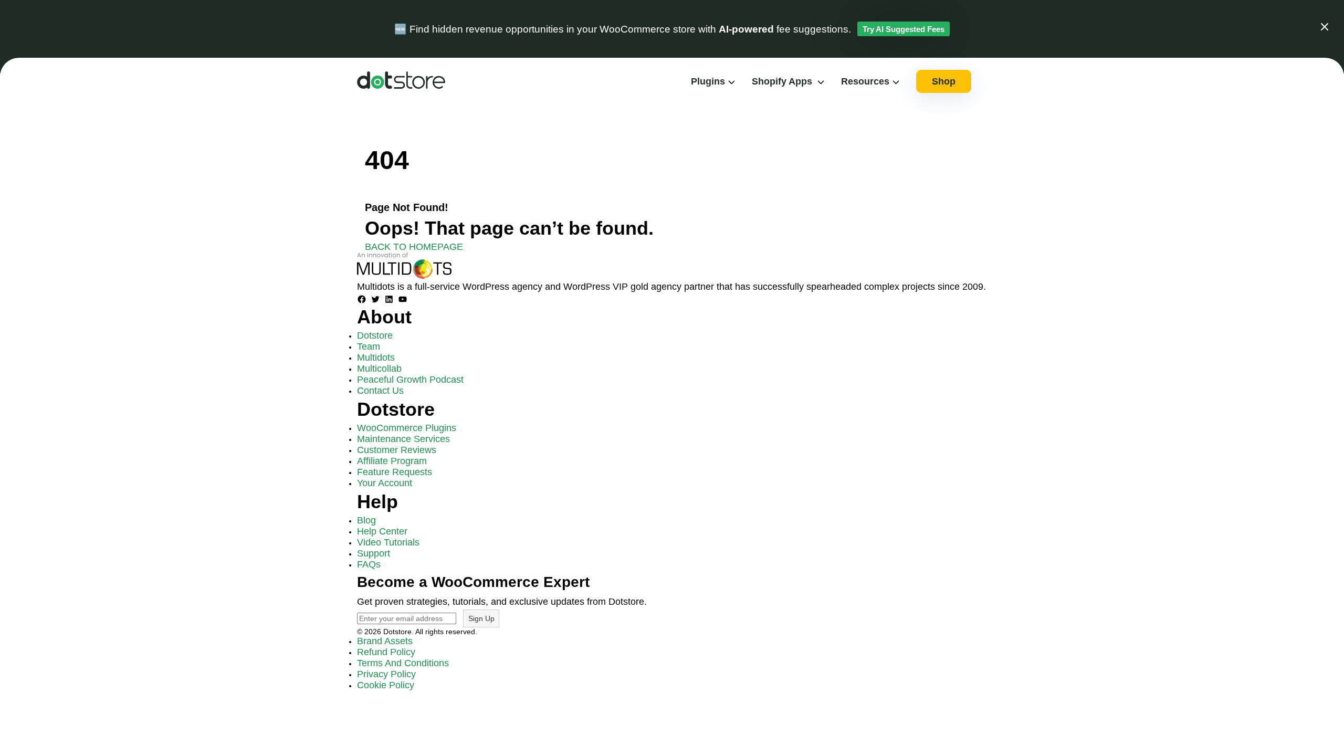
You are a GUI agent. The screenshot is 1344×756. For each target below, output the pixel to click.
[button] (1324, 29)
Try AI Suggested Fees (903, 29)
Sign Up (481, 618)
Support (373, 553)
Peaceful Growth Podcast (410, 379)
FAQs (369, 564)
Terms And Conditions (403, 663)
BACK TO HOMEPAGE (414, 247)
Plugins (708, 81)
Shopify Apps (782, 81)
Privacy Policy (386, 674)
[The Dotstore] (401, 85)
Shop (944, 81)
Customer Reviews (396, 450)
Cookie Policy (385, 685)
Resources (865, 81)
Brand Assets (385, 641)
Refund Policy (386, 652)
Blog (366, 520)
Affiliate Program (392, 461)
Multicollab (379, 368)
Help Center (382, 531)
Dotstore (375, 335)
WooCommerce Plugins (406, 428)
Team (368, 346)
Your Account (384, 483)
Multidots (376, 357)
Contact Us (380, 390)
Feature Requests (394, 472)
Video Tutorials (388, 542)
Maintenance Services (403, 439)
